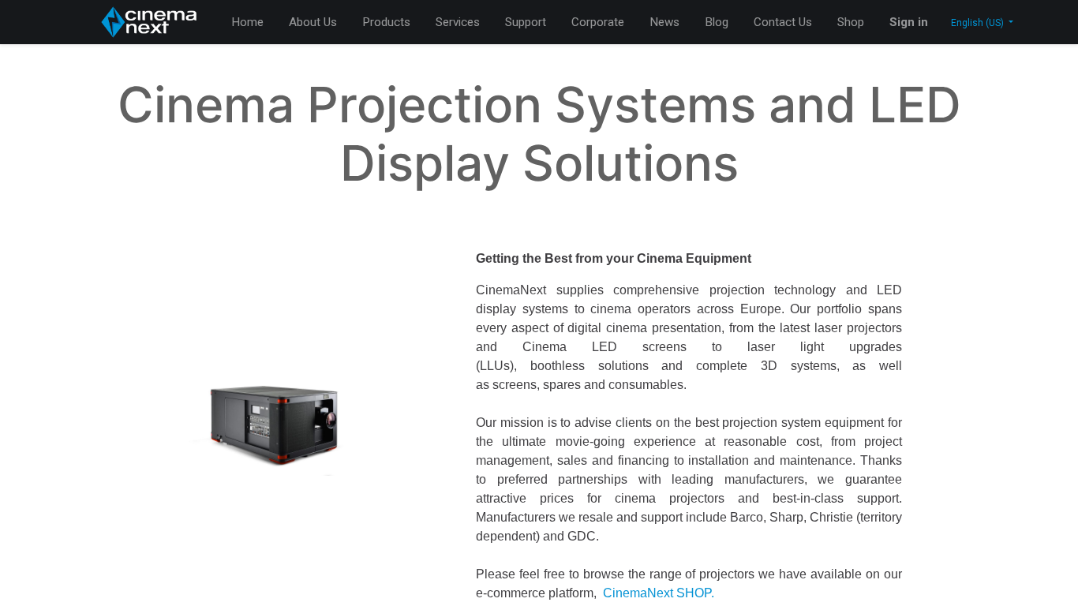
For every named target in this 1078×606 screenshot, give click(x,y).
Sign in (908, 22)
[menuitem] (247, 22)
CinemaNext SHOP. (658, 593)
